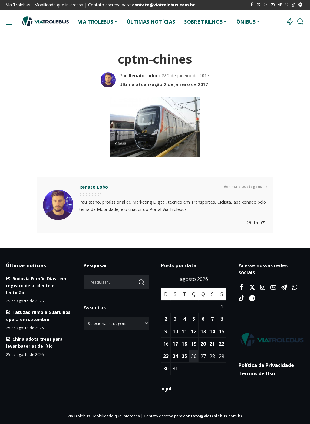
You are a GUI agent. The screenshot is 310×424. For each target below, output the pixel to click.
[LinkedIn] (256, 223)
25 (184, 356)
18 (184, 343)
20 (203, 343)
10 (175, 331)
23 (166, 356)
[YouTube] (272, 5)
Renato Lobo (143, 75)
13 (203, 331)
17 (175, 343)
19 (193, 343)
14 (212, 331)
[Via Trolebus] (45, 22)
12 (193, 331)
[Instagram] (265, 5)
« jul (166, 388)
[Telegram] (279, 5)
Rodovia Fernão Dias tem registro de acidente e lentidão (36, 285)
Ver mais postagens (243, 186)
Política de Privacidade (266, 365)
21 (212, 343)
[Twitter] (258, 5)
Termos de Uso (257, 373)
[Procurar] (300, 22)
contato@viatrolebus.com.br (163, 5)
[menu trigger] (13, 22)
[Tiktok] (293, 5)
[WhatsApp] (286, 5)
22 (221, 343)
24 (175, 356)
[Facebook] (251, 5)
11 (184, 331)
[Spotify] (300, 5)
